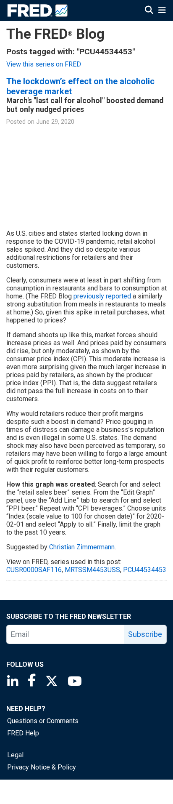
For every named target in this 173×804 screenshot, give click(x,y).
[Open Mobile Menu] (162, 10)
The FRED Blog (55, 34)
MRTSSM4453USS (92, 570)
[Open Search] (149, 10)
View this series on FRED (43, 64)
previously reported (102, 296)
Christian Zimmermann (82, 547)
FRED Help (23, 733)
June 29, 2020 (55, 121)
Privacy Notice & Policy (41, 767)
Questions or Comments (43, 721)
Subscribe (145, 634)
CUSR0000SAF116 (34, 570)
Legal (15, 755)
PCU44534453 (144, 570)
